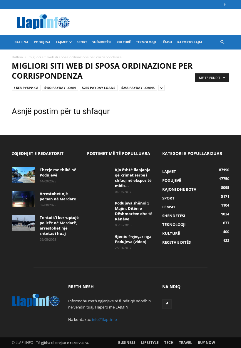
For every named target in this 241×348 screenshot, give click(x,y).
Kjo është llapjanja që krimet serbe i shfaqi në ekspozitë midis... (133, 177)
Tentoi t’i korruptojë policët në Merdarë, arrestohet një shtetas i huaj (59, 225)
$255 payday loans (98, 87)
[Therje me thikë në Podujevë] (23, 175)
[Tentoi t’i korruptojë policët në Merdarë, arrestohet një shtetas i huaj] (23, 223)
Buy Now (206, 342)
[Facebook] (224, 4)
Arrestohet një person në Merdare (58, 196)
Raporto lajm (189, 42)
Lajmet (62, 42)
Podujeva (42, 42)
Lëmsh (166, 42)
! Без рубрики (26, 87)
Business (126, 342)
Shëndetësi (101, 42)
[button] (222, 42)
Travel (185, 342)
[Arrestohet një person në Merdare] (23, 199)
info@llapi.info (104, 319)
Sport (82, 42)
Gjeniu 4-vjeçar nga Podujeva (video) (133, 239)
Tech (168, 342)
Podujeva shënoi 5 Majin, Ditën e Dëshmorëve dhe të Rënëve (134, 211)
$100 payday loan (60, 87)
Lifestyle (150, 342)
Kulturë (124, 42)
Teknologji (146, 42)
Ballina (21, 42)
